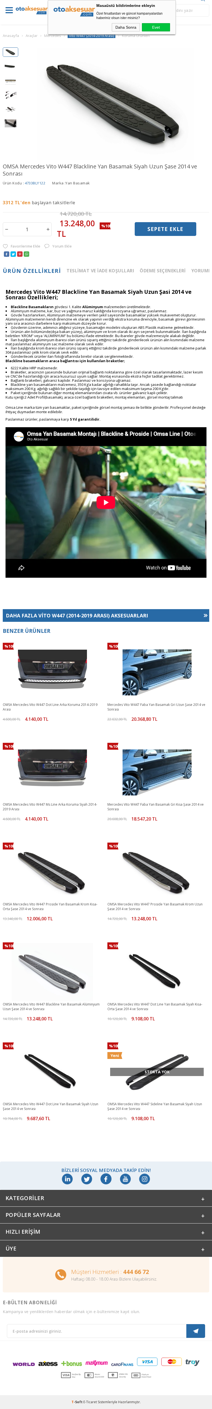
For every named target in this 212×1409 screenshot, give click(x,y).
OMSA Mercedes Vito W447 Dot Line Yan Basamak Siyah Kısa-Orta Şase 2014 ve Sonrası (154, 1006)
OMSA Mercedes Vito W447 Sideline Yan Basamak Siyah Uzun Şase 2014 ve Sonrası (154, 1106)
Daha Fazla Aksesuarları (77, 615)
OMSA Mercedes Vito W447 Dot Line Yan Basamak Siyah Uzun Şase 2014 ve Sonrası (50, 1106)
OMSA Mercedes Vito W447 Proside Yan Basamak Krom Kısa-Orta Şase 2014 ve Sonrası (50, 906)
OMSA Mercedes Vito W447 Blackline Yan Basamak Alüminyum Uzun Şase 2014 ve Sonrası (51, 1006)
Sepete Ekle (165, 229)
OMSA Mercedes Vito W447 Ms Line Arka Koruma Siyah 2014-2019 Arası (50, 806)
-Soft (77, 1402)
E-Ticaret (90, 1402)
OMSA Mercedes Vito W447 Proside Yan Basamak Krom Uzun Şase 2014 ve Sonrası (155, 906)
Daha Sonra (125, 27)
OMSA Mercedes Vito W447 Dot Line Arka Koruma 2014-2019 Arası (50, 707)
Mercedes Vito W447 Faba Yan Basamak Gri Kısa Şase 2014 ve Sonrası (155, 806)
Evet (156, 27)
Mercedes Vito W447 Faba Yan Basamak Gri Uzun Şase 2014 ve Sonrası (156, 707)
